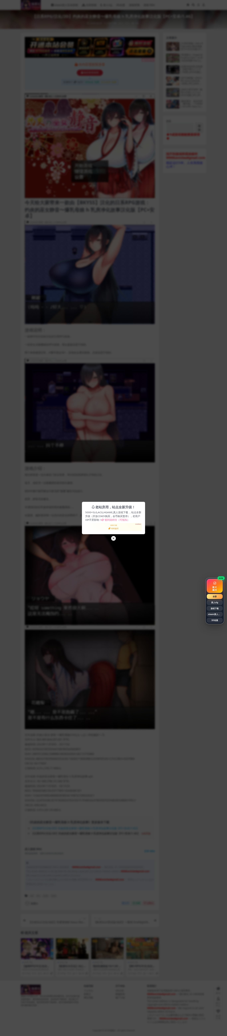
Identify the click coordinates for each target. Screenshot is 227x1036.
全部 (215, 596)
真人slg (214, 602)
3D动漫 (214, 620)
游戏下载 (215, 608)
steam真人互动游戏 (215, 614)
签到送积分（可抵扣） (117, 519)
